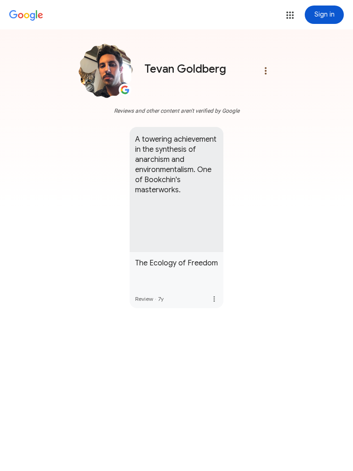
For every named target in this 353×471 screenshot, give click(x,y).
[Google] (26, 15)
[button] (290, 15)
